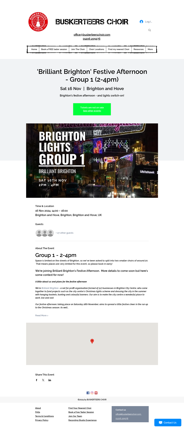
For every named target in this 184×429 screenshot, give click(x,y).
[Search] (149, 30)
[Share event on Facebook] (36, 380)
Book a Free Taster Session (81, 412)
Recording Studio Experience (82, 420)
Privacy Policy (41, 420)
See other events (92, 111)
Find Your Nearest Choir (79, 408)
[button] (96, 49)
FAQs (37, 412)
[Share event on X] (43, 380)
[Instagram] (92, 393)
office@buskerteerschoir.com (92, 34)
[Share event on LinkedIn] (49, 380)
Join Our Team (75, 416)
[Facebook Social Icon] (88, 393)
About (38, 408)
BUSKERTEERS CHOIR (92, 21)
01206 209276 (91, 38)
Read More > (41, 315)
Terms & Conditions (44, 416)
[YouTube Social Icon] (96, 393)
